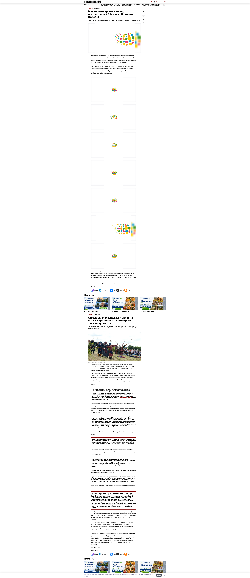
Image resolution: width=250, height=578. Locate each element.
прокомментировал (126, 397)
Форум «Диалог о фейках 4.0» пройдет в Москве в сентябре (130, 5)
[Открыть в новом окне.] (94, 290)
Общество (90, 8)
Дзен (157, 1)
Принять (159, 575)
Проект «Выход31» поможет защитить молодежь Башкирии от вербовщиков (151, 5)
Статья (86, 4)
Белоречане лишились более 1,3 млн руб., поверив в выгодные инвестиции (110, 5)
